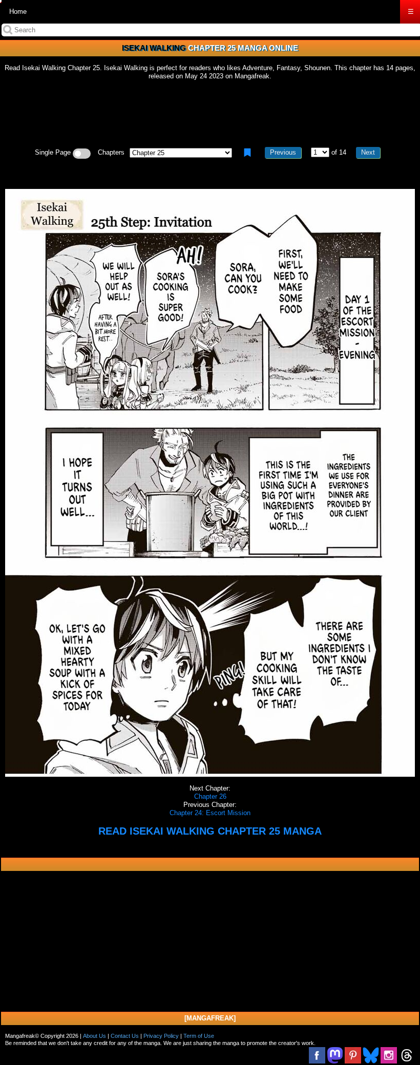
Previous (283, 152)
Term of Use (198, 1036)
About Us (94, 1036)
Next (368, 152)
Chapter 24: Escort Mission (210, 813)
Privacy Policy (161, 1036)
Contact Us (125, 1036)
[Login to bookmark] (247, 152)
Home (18, 11)
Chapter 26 (210, 796)
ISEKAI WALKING (154, 48)
